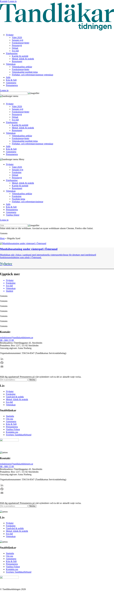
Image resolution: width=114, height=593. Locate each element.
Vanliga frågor (12, 215)
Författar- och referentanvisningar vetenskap (32, 74)
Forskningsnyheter (20, 43)
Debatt (15, 48)
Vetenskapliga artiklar (22, 66)
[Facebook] (57, 363)
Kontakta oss (12, 432)
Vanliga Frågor (13, 429)
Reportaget (17, 61)
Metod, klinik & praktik (23, 58)
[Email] (57, 366)
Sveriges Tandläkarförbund (18, 434)
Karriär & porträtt (20, 56)
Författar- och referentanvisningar (27, 201)
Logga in (12, 1)
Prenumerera (12, 85)
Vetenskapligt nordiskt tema (25, 72)
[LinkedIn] (57, 359)
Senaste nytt (17, 40)
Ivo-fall (15, 50)
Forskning (16, 172)
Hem (2, 238)
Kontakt (4, 1)
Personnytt (17, 45)
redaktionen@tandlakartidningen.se (16, 337)
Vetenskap (11, 64)
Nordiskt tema (18, 199)
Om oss (9, 418)
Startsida (10, 416)
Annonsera (11, 82)
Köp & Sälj (11, 80)
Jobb (8, 77)
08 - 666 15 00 (7, 340)
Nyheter (10, 35)
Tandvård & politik (15, 396)
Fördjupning (12, 53)
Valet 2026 (17, 37)
